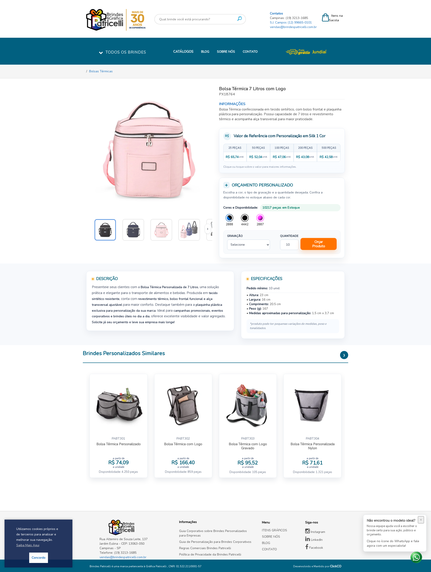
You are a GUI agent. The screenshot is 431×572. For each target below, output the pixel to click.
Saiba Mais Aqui (27, 545)
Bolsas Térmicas (101, 71)
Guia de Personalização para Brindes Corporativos (215, 542)
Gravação (235, 236)
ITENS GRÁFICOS (274, 530)
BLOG (205, 51)
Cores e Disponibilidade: (240, 207)
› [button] (207, 228)
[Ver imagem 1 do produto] (191, 229)
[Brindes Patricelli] (136, 527)
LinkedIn (316, 540)
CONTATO (250, 51)
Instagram (317, 532)
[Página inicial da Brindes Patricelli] (129, 20)
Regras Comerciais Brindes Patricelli (205, 548)
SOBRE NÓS (226, 51)
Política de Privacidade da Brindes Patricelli (210, 554)
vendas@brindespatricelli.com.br (293, 27)
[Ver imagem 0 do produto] (107, 229)
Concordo (38, 558)
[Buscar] (240, 18)
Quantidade (289, 236)
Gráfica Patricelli (156, 566)
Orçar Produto (318, 243)
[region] (282, 153)
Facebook (315, 548)
